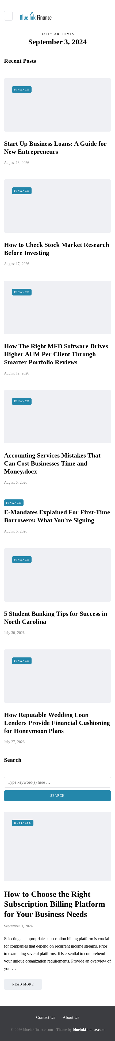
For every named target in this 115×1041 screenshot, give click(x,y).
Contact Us (45, 1017)
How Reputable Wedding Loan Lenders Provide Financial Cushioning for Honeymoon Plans (57, 722)
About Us (71, 1017)
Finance (21, 89)
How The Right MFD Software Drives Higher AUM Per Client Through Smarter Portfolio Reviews (56, 354)
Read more (23, 984)
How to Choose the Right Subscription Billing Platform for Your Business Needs (54, 904)
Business (22, 822)
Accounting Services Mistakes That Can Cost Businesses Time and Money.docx (52, 463)
